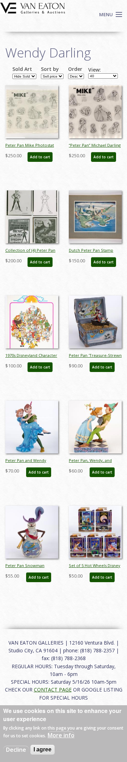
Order (75, 69)
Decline (16, 750)
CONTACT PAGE (53, 689)
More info (61, 735)
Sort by (50, 69)
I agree (43, 749)
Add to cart (40, 156)
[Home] (32, 7)
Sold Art (22, 69)
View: (94, 69)
